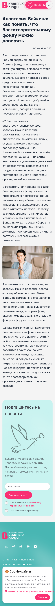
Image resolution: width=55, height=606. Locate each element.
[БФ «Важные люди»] (27, 535)
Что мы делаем (11, 564)
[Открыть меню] (49, 5)
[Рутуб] (20, 546)
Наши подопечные (23, 559)
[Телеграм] (13, 546)
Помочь (39, 4)
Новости (28, 564)
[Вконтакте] (6, 546)
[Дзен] (28, 546)
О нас (5, 559)
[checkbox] (6, 502)
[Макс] (35, 546)
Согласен (43, 597)
